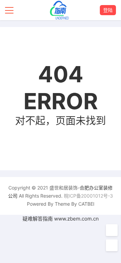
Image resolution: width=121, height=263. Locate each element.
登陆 (108, 10)
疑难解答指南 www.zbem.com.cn (61, 218)
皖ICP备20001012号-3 (88, 196)
